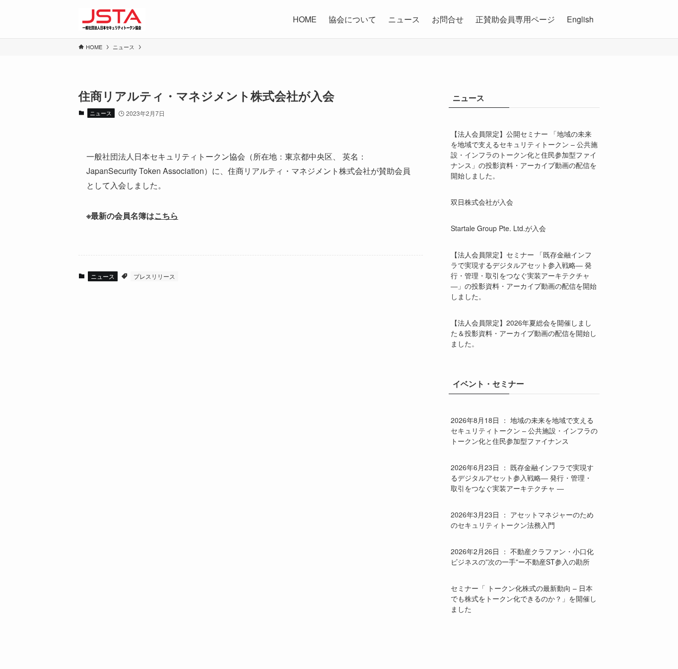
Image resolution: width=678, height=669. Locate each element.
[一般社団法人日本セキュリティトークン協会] (111, 19)
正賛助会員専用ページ (515, 19)
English (580, 19)
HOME (305, 19)
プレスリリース (154, 276)
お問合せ (448, 19)
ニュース (101, 113)
